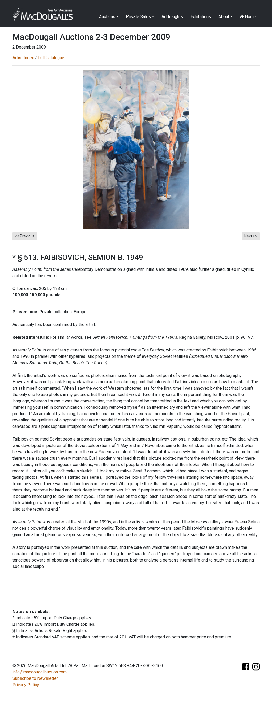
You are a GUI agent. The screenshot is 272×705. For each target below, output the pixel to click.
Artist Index (23, 57)
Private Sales (138, 16)
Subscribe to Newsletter (35, 678)
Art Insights (172, 16)
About (223, 16)
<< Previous (25, 236)
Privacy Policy (25, 684)
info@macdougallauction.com (39, 671)
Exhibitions (200, 16)
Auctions (107, 16)
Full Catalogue (51, 57)
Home (250, 16)
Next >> (250, 236)
